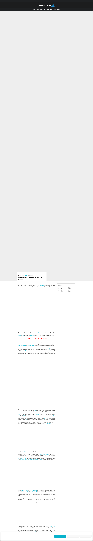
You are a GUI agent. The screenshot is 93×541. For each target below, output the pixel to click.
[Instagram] (70, 1)
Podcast (55, 9)
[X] (69, 1)
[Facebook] (67, 1)
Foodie (51, 9)
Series (38, 9)
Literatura (41, 9)
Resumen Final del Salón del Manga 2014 (67, 304)
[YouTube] (72, 1)
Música (58, 9)
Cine (34, 9)
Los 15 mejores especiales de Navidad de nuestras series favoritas (67, 299)
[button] (91, 533)
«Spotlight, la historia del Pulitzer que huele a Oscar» (67, 313)
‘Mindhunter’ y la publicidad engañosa (67, 308)
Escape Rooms (46, 9)
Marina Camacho (22, 275)
